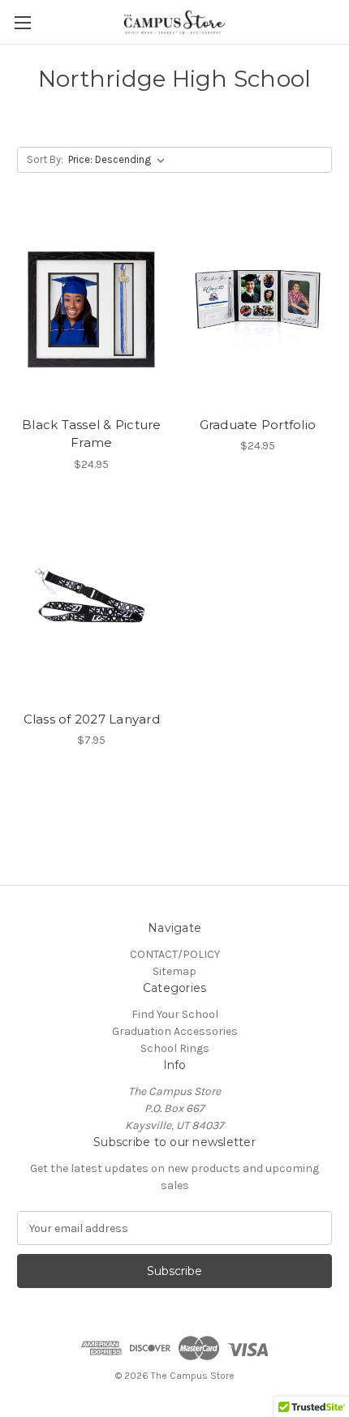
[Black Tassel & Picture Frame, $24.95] (91, 310)
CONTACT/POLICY (175, 954)
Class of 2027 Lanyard (92, 719)
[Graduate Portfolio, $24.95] (258, 310)
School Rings (174, 1048)
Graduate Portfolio (258, 424)
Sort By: (45, 159)
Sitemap (174, 971)
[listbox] (120, 160)
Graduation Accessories (175, 1031)
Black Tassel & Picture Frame (92, 434)
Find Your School (174, 1014)
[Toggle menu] (22, 22)
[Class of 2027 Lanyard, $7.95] (91, 604)
